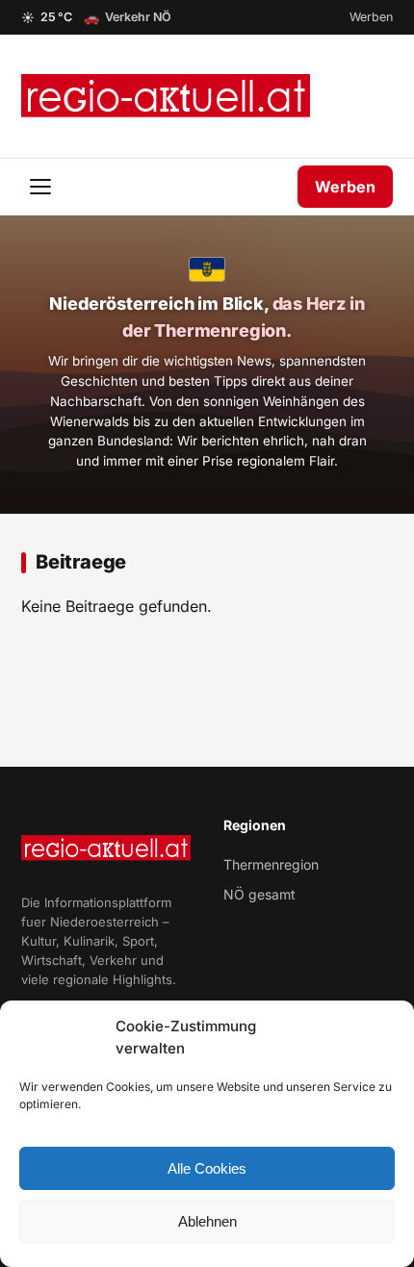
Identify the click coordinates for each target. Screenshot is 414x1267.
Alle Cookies (207, 1168)
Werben (371, 17)
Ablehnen (207, 1221)
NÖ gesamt (259, 894)
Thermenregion (271, 864)
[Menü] (42, 186)
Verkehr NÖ (127, 17)
